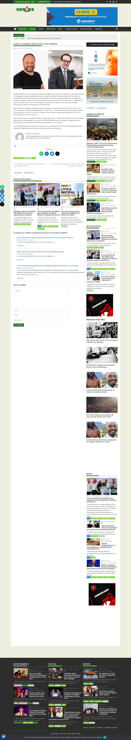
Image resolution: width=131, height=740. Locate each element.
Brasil (39, 226)
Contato (85, 727)
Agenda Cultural (71, 29)
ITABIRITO (41, 29)
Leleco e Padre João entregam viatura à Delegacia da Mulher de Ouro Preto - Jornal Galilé (47, 266)
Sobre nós (92, 727)
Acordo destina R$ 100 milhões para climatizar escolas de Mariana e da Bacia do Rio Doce (80, 2)
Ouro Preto (28, 158)
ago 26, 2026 (105, 165)
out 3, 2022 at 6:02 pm (25, 254)
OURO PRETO (23, 29)
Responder (20, 246)
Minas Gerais (41, 228)
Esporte (86, 683)
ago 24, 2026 (103, 704)
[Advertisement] (102, 457)
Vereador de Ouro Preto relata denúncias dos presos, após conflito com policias (30, 165)
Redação (113, 165)
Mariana (22, 158)
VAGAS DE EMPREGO (86, 29)
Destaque (16, 158)
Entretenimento (18, 685)
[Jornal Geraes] (15, 28)
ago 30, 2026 (105, 521)
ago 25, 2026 (105, 203)
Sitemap (99, 727)
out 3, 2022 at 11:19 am (25, 240)
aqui (59, 128)
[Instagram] (15, 146)
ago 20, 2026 (33, 706)
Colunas (93, 557)
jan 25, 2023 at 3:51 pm (25, 268)
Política (33, 158)
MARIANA (32, 29)
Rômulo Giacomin (27, 48)
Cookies (114, 727)
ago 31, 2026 (18, 207)
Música (25, 685)
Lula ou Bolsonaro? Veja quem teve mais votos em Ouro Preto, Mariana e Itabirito (67, 165)
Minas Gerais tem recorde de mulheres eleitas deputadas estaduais (40, 252)
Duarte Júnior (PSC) (49, 118)
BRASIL (60, 29)
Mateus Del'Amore (76, 207)
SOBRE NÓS (98, 29)
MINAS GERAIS (51, 29)
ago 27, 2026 (91, 141)
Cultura (98, 181)
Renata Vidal (105, 541)
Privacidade (107, 727)
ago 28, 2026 (105, 539)
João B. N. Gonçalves (29, 207)
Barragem (16, 224)
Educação (50, 226)
